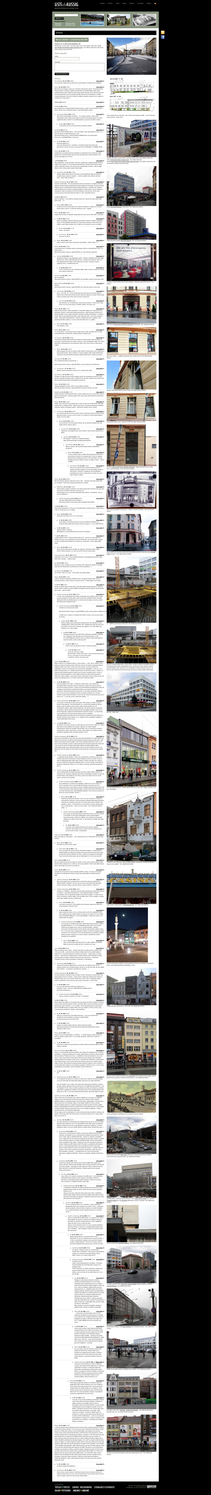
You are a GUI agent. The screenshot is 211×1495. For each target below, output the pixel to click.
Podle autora (58, 23)
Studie (118, 3)
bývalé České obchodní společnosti (123, 324)
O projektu (140, 3)
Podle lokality (58, 25)
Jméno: (57, 56)
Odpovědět (99, 81)
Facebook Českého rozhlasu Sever (119, 159)
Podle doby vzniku (70, 25)
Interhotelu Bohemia (116, 207)
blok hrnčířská (127, 1326)
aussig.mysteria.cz (141, 1485)
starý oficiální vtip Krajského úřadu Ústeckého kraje (68, 47)
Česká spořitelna (131, 1284)
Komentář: (57, 62)
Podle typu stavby (70, 23)
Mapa (124, 3)
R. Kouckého (123, 1200)
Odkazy (149, 3)
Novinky (102, 3)
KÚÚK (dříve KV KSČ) (141, 1198)
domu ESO (132, 1076)
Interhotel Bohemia (112, 1286)
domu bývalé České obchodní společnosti (123, 467)
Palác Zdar (123, 1154)
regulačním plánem (112, 1200)
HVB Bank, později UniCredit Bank (129, 1410)
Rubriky (110, 3)
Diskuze (131, 3)
